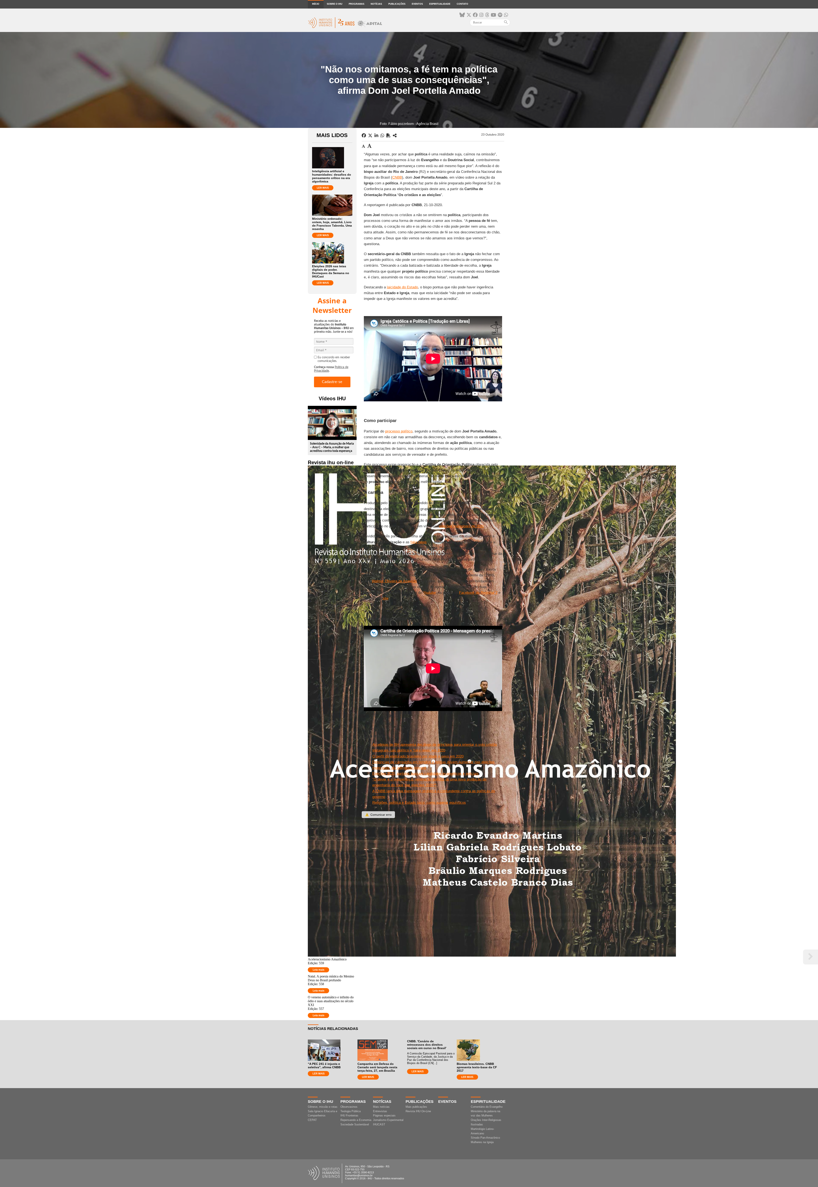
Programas (356, 4)
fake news (418, 542)
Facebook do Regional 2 (478, 593)
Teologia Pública (350, 1111)
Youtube (429, 593)
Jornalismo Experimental (388, 1120)
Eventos (417, 4)
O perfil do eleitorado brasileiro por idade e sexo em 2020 (418, 756)
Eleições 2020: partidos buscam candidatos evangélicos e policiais (425, 774)
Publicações (396, 4)
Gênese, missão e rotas (322, 1106)
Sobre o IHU (334, 4)
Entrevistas (380, 1111)
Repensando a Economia (355, 1120)
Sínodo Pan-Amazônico (485, 1137)
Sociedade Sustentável (354, 1124)
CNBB (397, 177)
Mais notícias (381, 1106)
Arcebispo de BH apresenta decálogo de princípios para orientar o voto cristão (434, 745)
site (385, 598)
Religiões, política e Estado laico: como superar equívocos (419, 803)
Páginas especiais (384, 1115)
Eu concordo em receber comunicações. (334, 359)
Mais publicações (416, 1106)
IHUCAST (379, 1124)
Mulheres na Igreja (482, 1142)
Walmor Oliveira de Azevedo (394, 581)
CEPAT (312, 1120)
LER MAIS (323, 187)
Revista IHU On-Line (418, 1111)
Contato (462, 4)
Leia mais (318, 969)
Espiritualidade (439, 4)
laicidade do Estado (402, 287)
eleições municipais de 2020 (461, 526)
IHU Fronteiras (349, 1115)
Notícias (376, 4)
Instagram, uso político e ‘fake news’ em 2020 (408, 750)
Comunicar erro (378, 814)
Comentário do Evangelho (487, 1106)
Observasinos (348, 1106)
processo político (398, 431)
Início (315, 4)
